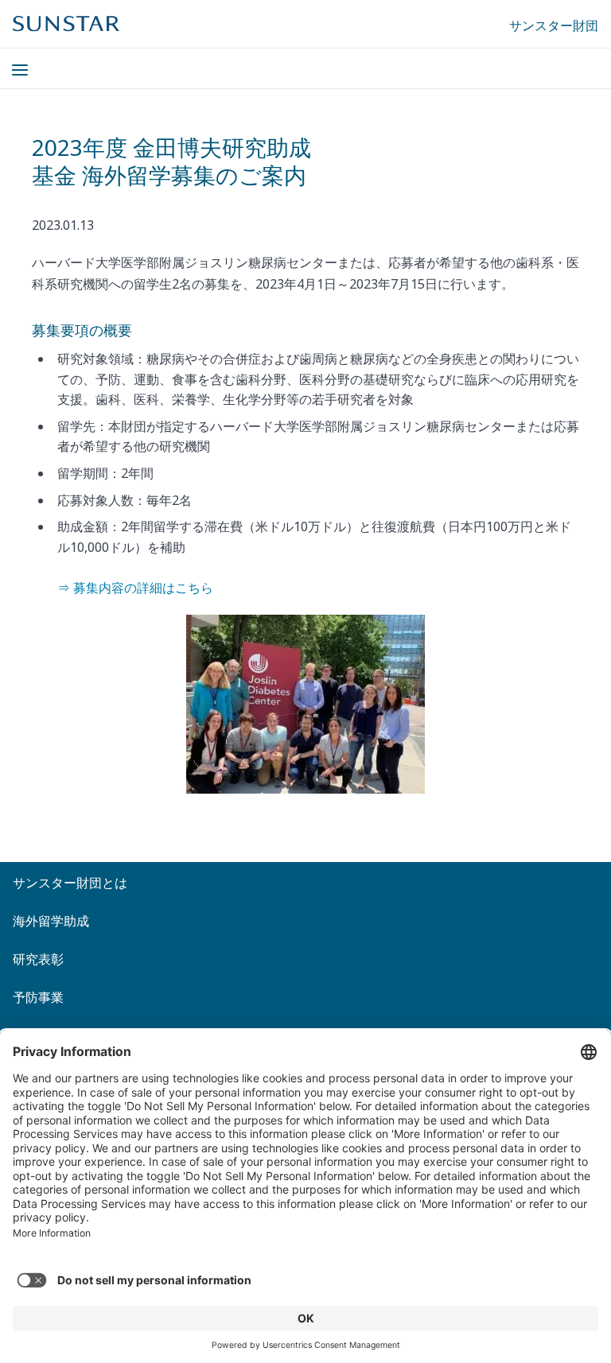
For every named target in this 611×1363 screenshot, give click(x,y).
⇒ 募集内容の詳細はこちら (135, 587)
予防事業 (38, 997)
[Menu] (10, 60)
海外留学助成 (51, 921)
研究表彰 (38, 959)
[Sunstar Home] (66, 24)
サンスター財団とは (70, 882)
